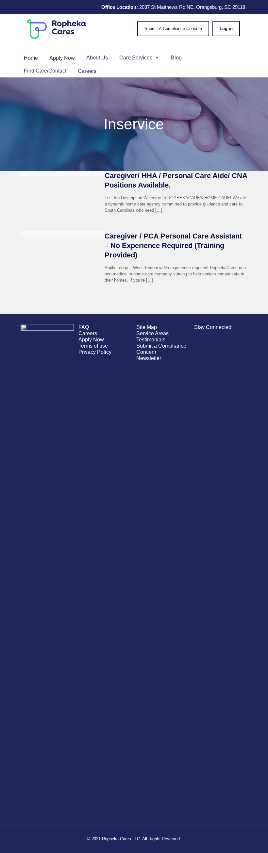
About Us (97, 57)
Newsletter (148, 358)
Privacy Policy (94, 352)
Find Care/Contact (45, 71)
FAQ (83, 327)
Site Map (146, 327)
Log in (226, 28)
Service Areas (152, 333)
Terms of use (93, 346)
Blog (176, 57)
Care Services (135, 57)
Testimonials (150, 339)
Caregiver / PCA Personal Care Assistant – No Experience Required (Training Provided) (173, 245)
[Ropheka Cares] (56, 28)
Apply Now (91, 339)
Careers (87, 333)
